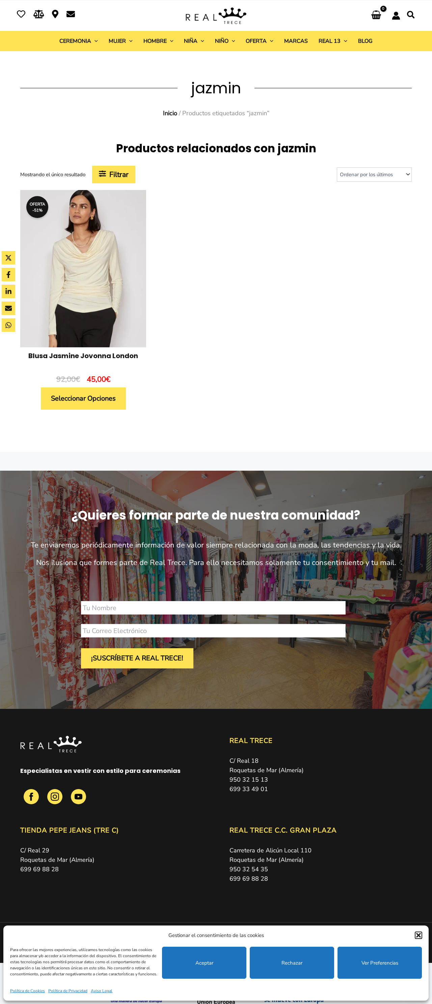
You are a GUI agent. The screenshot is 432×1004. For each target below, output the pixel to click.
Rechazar (291, 963)
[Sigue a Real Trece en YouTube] (78, 800)
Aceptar (204, 963)
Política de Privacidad (67, 991)
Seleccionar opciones (83, 398)
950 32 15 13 (249, 780)
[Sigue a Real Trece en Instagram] (56, 800)
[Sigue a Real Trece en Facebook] (32, 800)
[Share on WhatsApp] (8, 325)
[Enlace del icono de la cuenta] (396, 15)
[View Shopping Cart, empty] (376, 15)
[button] (418, 935)
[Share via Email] (8, 308)
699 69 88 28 (39, 869)
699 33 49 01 (249, 789)
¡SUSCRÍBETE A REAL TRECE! (137, 658)
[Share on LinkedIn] (8, 291)
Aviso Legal (101, 991)
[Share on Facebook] (8, 274)
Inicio (170, 113)
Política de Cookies (27, 991)
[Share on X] (8, 257)
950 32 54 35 (249, 869)
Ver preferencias (379, 963)
